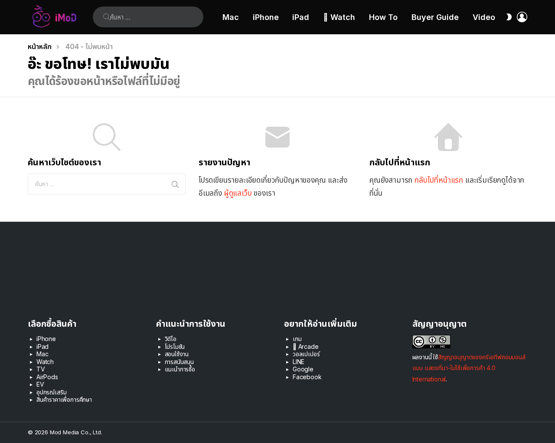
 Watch (339, 17)
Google (303, 369)
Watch (45, 361)
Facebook (307, 377)
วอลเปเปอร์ (306, 354)
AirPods (47, 377)
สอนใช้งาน (177, 354)
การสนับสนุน (179, 361)
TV (40, 369)
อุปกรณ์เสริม (51, 392)
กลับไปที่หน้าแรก (439, 180)
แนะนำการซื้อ (180, 369)
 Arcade (306, 346)
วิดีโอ (170, 338)
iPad (300, 17)
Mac (230, 17)
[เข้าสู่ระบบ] (522, 17)
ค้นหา (106, 17)
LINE (298, 361)
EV (40, 384)
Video (484, 17)
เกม (297, 338)
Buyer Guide (435, 17)
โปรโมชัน (175, 346)
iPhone (266, 17)
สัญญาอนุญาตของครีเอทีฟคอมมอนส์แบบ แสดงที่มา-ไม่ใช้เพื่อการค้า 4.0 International (469, 367)
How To (383, 17)
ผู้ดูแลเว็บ (238, 193)
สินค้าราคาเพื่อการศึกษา (64, 399)
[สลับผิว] (509, 17)
